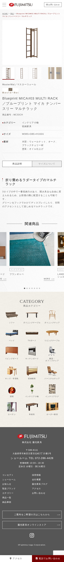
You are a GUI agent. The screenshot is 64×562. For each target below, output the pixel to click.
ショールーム (9, 479)
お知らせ (6, 484)
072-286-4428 (44, 458)
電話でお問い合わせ (49, 558)
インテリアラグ (17, 269)
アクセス (36, 488)
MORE (47, 279)
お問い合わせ (54, 5)
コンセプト (8, 475)
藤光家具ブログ (40, 484)
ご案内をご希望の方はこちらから (32, 514)
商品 (12, 13)
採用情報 (36, 475)
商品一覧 (6, 497)
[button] (58, 42)
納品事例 (6, 502)
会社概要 (36, 479)
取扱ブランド (9, 488)
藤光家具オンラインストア (32, 525)
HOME (5, 13)
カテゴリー (8, 493)
